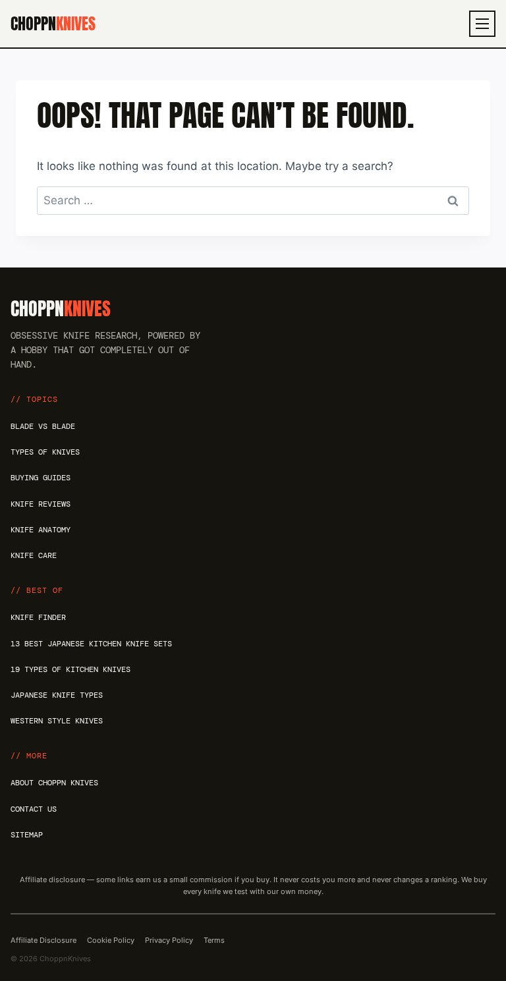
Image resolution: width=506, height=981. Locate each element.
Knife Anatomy (40, 529)
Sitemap (27, 834)
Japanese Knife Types (57, 695)
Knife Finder (38, 617)
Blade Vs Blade (43, 426)
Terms (214, 940)
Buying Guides (40, 477)
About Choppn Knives (54, 782)
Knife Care (34, 555)
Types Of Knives (45, 452)
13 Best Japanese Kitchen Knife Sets (91, 643)
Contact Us (34, 809)
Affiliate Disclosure (43, 940)
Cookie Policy (110, 940)
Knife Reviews (40, 504)
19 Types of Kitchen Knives (70, 669)
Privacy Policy (169, 940)
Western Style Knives (57, 720)
